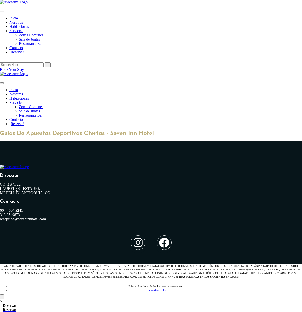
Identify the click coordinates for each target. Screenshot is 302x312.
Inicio (13, 18)
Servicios (16, 31)
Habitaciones (19, 27)
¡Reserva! (16, 52)
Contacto (16, 48)
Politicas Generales (156, 289)
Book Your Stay (12, 69)
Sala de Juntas (29, 39)
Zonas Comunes (31, 35)
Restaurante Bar (31, 44)
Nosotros (16, 22)
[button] (1, 301)
